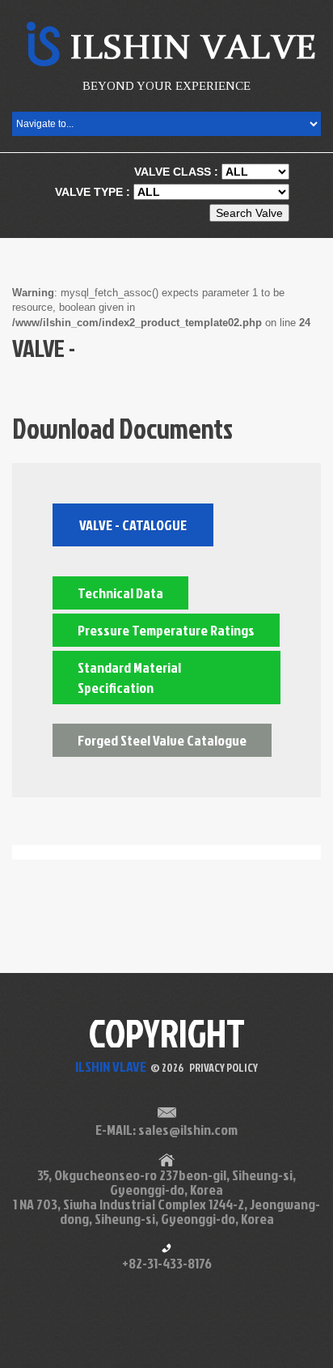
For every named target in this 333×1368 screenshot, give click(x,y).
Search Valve (249, 212)
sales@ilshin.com (188, 1129)
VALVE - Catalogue (133, 525)
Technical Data (120, 593)
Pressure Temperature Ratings (166, 630)
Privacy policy (223, 1067)
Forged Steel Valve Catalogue (162, 740)
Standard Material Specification (129, 677)
